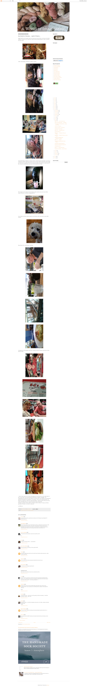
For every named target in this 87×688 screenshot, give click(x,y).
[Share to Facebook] (36, 509)
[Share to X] (35, 509)
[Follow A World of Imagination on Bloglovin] (58, 61)
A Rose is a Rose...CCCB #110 (60, 127)
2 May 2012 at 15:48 (24, 605)
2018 (55, 100)
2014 (55, 106)
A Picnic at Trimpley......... (59, 126)
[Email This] (33, 509)
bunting (22, 510)
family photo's (25, 510)
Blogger (48, 685)
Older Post (48, 622)
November (56, 111)
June (56, 118)
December (56, 110)
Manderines (56, 70)
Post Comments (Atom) (26, 624)
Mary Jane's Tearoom (57, 79)
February (56, 153)
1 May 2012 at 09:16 (24, 520)
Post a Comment (22, 620)
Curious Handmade (57, 66)
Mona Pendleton (23, 608)
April (56, 150)
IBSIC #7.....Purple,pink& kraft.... (60, 147)
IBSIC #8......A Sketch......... (59, 139)
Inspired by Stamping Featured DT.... (60, 144)
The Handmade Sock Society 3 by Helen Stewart (28, 627)
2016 (55, 103)
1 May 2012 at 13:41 (24, 548)
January (56, 154)
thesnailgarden (23, 523)
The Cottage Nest (56, 71)
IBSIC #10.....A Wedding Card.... (60, 130)
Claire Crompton (23, 532)
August (56, 115)
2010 (55, 157)
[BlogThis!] (34, 509)
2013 (55, 107)
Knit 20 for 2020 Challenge (28, 666)
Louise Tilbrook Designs (58, 77)
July (55, 117)
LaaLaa (22, 516)
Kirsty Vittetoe (23, 564)
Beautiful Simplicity (57, 65)
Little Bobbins (56, 67)
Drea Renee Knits (57, 72)
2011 (55, 156)
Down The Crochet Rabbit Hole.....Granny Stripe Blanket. (33, 672)
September (57, 114)
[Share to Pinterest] (37, 509)
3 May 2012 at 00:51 (24, 611)
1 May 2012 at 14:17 (24, 561)
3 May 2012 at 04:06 (24, 618)
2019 (55, 99)
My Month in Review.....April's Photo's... (61, 148)
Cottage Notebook (57, 78)
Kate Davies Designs (57, 76)
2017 (55, 102)
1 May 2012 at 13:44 (24, 555)
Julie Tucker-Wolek (24, 546)
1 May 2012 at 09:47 (24, 529)
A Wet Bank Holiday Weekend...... (60, 143)
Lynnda (22, 594)
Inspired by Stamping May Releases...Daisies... (59, 138)
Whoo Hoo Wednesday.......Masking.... (61, 122)
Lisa (21, 576)
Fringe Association (57, 73)
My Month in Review (30, 510)
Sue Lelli (22, 614)
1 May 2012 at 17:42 (24, 573)
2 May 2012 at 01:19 (24, 597)
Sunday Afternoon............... (59, 131)
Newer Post (20, 622)
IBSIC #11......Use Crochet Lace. (60, 121)
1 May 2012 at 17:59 (24, 581)
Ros (21, 540)
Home (35, 622)
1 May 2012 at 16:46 (24, 567)
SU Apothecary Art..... (58, 146)
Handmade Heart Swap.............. (60, 128)
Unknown (22, 558)
